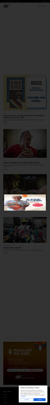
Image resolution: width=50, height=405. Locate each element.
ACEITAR (40, 399)
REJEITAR (27, 399)
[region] (33, 394)
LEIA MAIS (23, 396)
